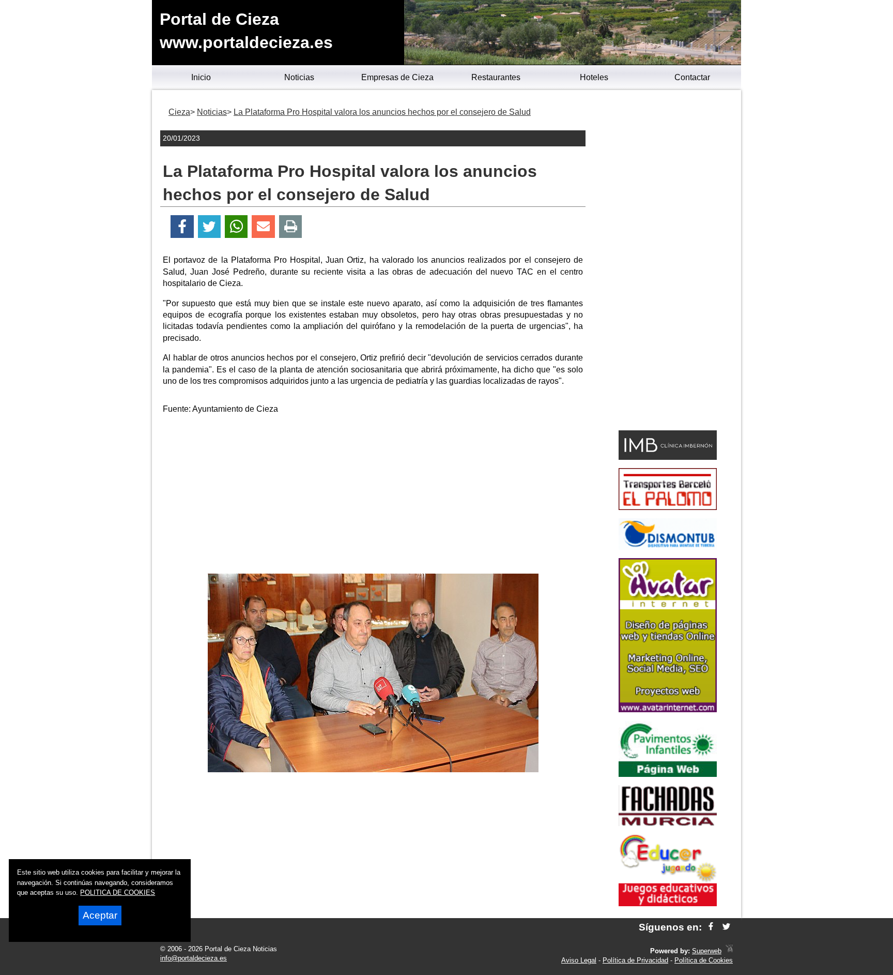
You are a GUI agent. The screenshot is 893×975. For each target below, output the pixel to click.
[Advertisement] (373, 496)
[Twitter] (209, 226)
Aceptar (100, 915)
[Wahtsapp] (236, 226)
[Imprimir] (290, 226)
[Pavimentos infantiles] (668, 774)
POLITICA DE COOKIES (117, 892)
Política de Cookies (703, 960)
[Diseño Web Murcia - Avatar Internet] (729, 951)
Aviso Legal (578, 960)
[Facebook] (182, 226)
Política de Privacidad (635, 960)
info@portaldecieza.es (193, 958)
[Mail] (263, 226)
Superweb (706, 951)
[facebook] (710, 927)
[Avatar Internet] (668, 709)
